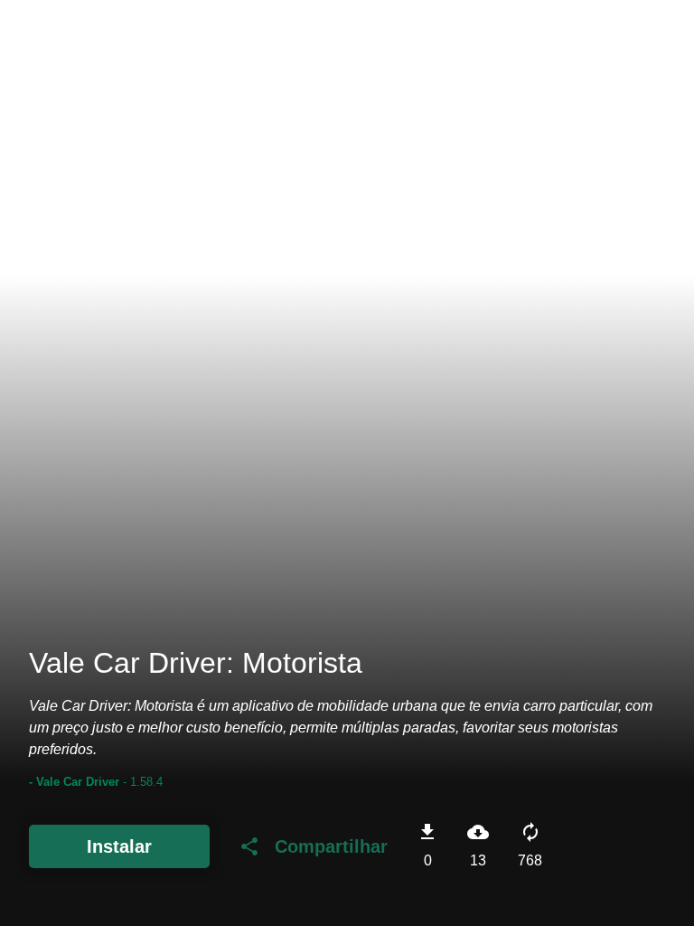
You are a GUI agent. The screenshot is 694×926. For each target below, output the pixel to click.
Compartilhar (313, 846)
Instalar (119, 846)
